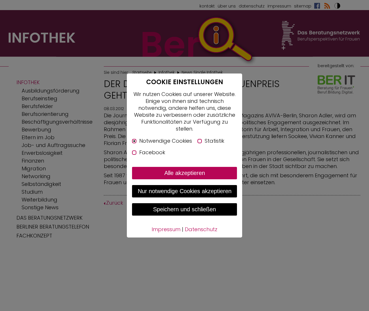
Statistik (214, 141)
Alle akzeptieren (184, 173)
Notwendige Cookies (165, 141)
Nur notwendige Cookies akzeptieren (184, 191)
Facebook (152, 152)
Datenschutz (201, 229)
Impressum (166, 229)
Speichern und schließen (184, 209)
